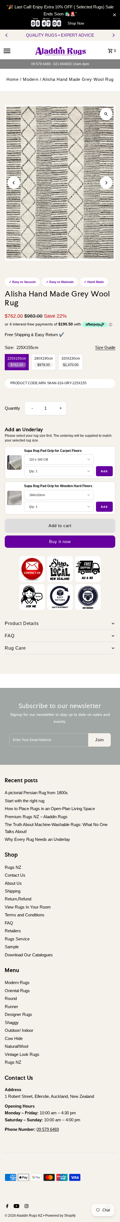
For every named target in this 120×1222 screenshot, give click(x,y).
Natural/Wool (16, 1046)
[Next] (113, 35)
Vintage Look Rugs (22, 1054)
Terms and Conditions (24, 914)
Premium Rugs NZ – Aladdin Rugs (36, 816)
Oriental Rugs (17, 990)
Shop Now (76, 23)
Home (12, 79)
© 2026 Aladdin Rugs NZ (24, 1216)
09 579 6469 (48, 1129)
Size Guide (105, 347)
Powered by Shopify (60, 1216)
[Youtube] (15, 1206)
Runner (11, 1006)
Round (11, 998)
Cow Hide (14, 1038)
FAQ (9, 923)
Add (104, 471)
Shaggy (12, 1022)
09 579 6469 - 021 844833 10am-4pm (60, 64)
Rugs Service (17, 938)
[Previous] (7, 35)
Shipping (12, 891)
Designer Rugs (18, 1014)
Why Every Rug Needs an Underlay (37, 839)
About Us (13, 883)
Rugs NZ (13, 867)
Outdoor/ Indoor (19, 1030)
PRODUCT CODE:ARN (28, 383)
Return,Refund (18, 899)
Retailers (13, 930)
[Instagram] (25, 1206)
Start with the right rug (24, 800)
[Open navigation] (16, 51)
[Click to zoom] (106, 114)
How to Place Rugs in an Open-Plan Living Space (50, 808)
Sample (12, 946)
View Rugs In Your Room (28, 907)
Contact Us (15, 875)
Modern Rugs (17, 982)
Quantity (12, 408)
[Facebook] (6, 1206)
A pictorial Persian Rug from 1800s (36, 792)
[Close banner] (114, 14)
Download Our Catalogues (29, 954)
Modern (31, 79)
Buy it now (60, 541)
